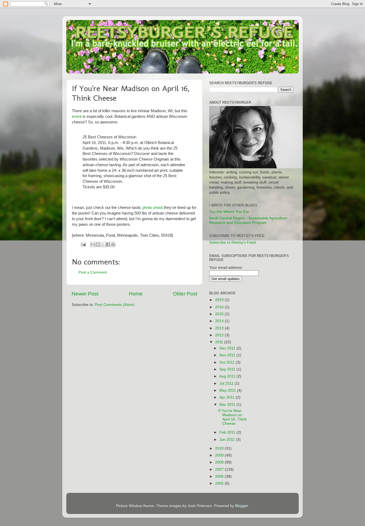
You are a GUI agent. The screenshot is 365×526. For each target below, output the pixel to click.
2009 (220, 455)
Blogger (241, 506)
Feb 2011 (227, 432)
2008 (220, 462)
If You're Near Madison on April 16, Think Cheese (232, 417)
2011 (219, 342)
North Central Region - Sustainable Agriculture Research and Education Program (248, 220)
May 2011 (228, 390)
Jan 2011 (227, 440)
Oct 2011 (227, 362)
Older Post (185, 294)
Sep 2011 (227, 369)
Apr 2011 (227, 397)
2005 (220, 483)
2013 (220, 328)
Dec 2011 (227, 348)
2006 (220, 476)
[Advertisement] (276, 370)
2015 (220, 314)
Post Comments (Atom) (114, 305)
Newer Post (85, 294)
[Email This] (92, 244)
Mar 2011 (227, 405)
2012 (220, 335)
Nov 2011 (227, 355)
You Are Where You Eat (229, 212)
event (76, 116)
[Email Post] (83, 244)
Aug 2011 (227, 376)
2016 (220, 307)
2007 (220, 469)
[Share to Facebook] (108, 244)
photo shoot (152, 207)
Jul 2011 (227, 383)
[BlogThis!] (97, 244)
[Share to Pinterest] (113, 244)
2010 (220, 448)
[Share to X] (103, 244)
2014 (220, 321)
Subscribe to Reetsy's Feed (232, 242)
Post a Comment (93, 272)
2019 (220, 300)
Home (136, 294)
